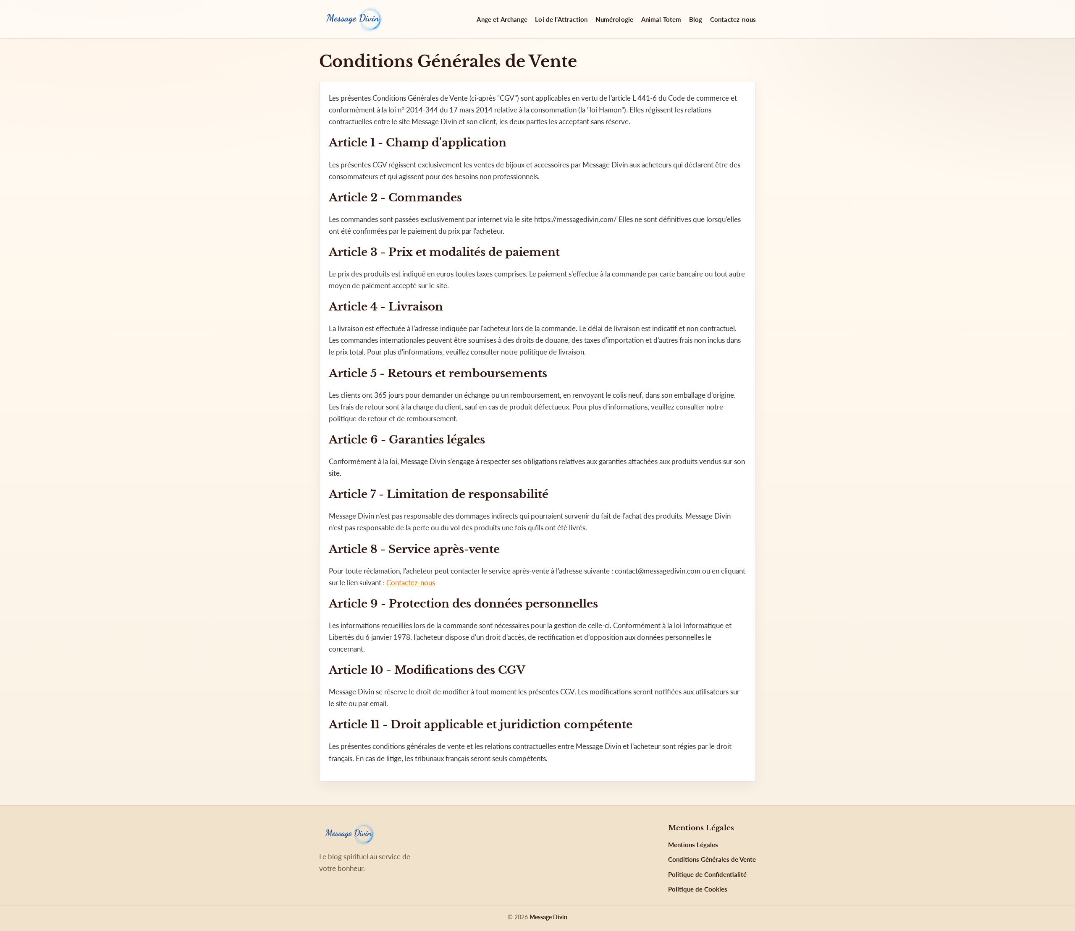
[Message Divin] (352, 19)
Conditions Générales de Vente (712, 859)
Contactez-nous (733, 19)
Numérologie (614, 19)
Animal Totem (661, 19)
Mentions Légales (693, 844)
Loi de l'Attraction (561, 19)
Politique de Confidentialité (707, 874)
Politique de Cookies (697, 889)
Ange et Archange (502, 19)
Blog (696, 19)
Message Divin (548, 917)
